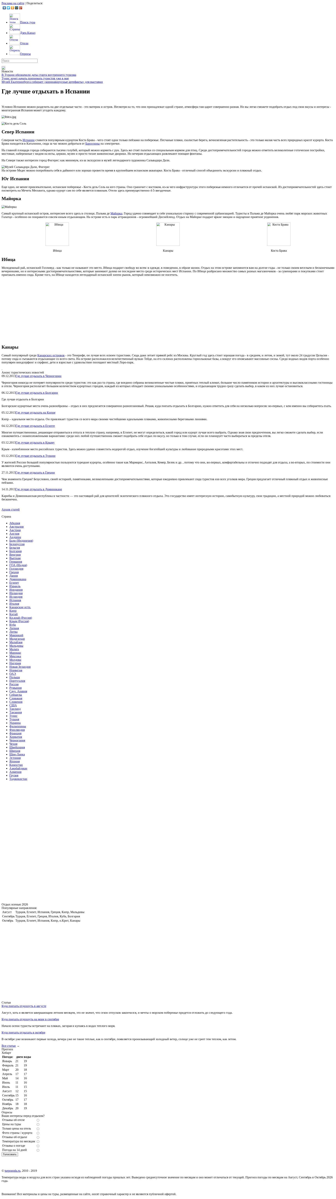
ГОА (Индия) (18, 565)
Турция (14, 719)
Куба (12, 624)
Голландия (16, 568)
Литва (13, 631)
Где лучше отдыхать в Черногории (38, 376)
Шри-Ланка (17, 754)
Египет (14, 582)
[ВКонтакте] (4, 7)
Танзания (15, 712)
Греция (14, 572)
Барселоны (92, 143)
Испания (15, 600)
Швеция (14, 750)
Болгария (15, 551)
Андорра (15, 537)
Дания (13, 575)
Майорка (116, 213)
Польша (14, 677)
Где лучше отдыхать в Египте (35, 425)
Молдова (15, 659)
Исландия (15, 596)
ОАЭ (12, 673)
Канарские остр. (20, 607)
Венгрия (15, 554)
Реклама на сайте (13, 3)
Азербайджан (18, 768)
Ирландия (16, 593)
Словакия (15, 698)
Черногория (17, 740)
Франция (15, 733)
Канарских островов (51, 355)
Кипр (13, 610)
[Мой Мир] (17, 7)
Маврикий (16, 635)
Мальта (14, 649)
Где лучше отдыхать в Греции (35, 472)
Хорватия (15, 736)
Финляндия (17, 729)
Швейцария (17, 747)
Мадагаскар (17, 638)
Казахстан (16, 765)
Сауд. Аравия (18, 691)
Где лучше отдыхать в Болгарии (37, 392)
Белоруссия (16, 544)
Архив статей (11, 509)
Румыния (15, 687)
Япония (14, 761)
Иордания (16, 589)
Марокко (15, 652)
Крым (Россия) (19, 621)
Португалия (17, 680)
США (13, 705)
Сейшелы (15, 694)
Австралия (16, 526)
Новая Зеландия (20, 666)
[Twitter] (8, 7)
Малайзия (15, 642)
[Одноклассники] (12, 7)
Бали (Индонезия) (21, 540)
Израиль (14, 586)
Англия (14, 533)
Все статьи (9, 1045)
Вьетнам (15, 558)
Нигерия (15, 663)
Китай (13, 614)
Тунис (13, 715)
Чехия (13, 743)
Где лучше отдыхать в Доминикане (38, 489)
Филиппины (17, 726)
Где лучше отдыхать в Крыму (35, 442)
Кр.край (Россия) (20, 617)
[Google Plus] (21, 7)
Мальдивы (16, 645)
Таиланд (15, 708)
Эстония (15, 757)
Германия (15, 561)
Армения (15, 772)
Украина (15, 722)
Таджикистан (18, 779)
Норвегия (15, 670)
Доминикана (17, 579)
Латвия (14, 628)
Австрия (15, 530)
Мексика (15, 656)
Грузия (13, 775)
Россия (13, 684)
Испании (29, 140)
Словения (15, 701)
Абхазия (14, 523)
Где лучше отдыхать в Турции (35, 455)
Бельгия (14, 547)
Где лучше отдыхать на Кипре (35, 412)
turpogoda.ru (12, 1170)
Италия (14, 603)
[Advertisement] (31, 842)
